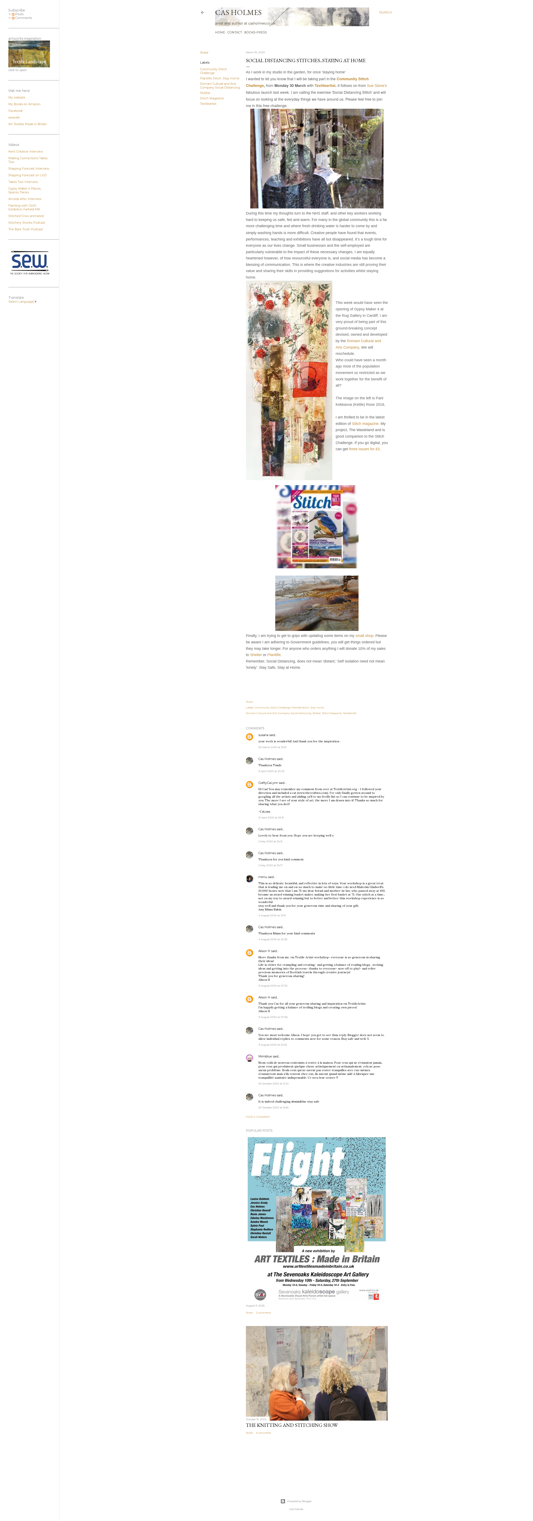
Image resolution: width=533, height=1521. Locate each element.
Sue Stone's (377, 86)
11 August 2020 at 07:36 (273, 1017)
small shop (364, 636)
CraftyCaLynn (268, 783)
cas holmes (238, 12)
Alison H (264, 951)
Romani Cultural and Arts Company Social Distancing (220, 85)
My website (16, 97)
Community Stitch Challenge (213, 71)
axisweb (14, 117)
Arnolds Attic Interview (24, 199)
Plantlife (274, 655)
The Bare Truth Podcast (25, 229)
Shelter (205, 93)
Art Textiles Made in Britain (27, 124)
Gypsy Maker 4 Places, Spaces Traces (24, 190)
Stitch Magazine (212, 98)
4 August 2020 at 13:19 (272, 915)
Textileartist (208, 104)
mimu (262, 877)
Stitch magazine (365, 424)
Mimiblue (265, 1056)
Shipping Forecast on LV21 (27, 175)
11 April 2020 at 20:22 (271, 771)
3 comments (263, 1432)
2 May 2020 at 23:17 (270, 865)
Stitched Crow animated (26, 216)
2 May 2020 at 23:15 (270, 841)
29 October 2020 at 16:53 (273, 1107)
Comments (23, 18)
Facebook (15, 111)
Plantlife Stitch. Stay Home (219, 78)
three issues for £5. (365, 449)
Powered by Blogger (299, 1501)
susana (263, 735)
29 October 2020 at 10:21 (273, 1083)
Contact (234, 32)
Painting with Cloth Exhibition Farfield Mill (24, 207)
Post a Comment (258, 1116)
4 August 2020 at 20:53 (272, 939)
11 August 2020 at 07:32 (273, 985)
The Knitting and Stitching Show (292, 1425)
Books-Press (255, 32)
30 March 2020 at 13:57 (272, 747)
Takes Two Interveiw (23, 182)
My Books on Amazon (24, 104)
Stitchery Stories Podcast (26, 223)
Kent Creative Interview (25, 151)
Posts (19, 14)
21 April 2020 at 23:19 (271, 817)
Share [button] (204, 52)
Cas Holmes (267, 759)
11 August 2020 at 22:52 (272, 1044)
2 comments (263, 1312)
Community (347, 78)
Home (220, 32)
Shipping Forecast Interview (28, 168)
